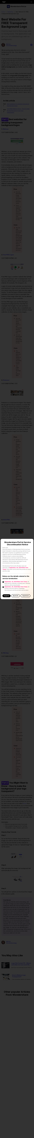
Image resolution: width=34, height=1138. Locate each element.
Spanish (15, 595)
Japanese (25, 595)
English (6, 595)
